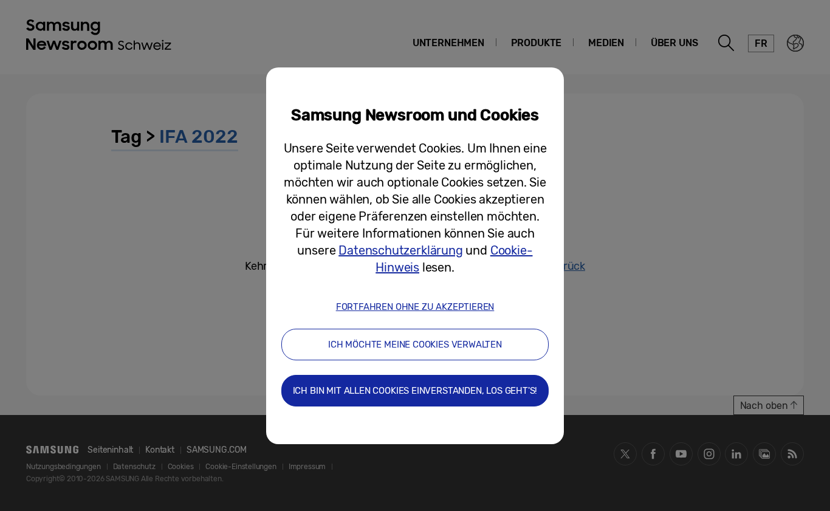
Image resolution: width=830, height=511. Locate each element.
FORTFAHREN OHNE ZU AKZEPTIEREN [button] (415, 306)
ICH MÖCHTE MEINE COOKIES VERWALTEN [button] (415, 344)
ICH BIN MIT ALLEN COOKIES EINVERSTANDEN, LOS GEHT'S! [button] (415, 390)
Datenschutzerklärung (400, 250)
